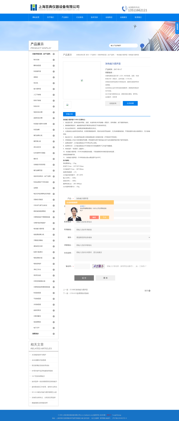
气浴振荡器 (37, 298)
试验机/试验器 (38, 199)
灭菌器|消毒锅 (38, 240)
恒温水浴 (36, 106)
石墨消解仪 (37, 316)
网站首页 (36, 17)
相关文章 (37, 344)
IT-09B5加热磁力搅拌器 (79, 290)
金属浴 (36, 188)
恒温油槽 (36, 129)
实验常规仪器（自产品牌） (106, 55)
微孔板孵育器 (38, 170)
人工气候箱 (37, 94)
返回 (146, 291)
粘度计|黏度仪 (38, 252)
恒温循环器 (37, 71)
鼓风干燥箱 (37, 100)
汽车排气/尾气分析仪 (40, 205)
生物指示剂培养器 (39, 164)
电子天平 (36, 328)
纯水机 (36, 83)
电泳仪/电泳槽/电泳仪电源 (42, 194)
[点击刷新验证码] (98, 266)
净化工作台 (37, 269)
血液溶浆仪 (37, 310)
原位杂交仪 (37, 147)
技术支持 (94, 17)
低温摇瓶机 (37, 322)
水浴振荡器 (37, 304)
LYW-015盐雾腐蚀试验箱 (79, 293)
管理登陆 (103, 418)
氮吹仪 (36, 159)
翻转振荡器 (37, 65)
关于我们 (50, 17)
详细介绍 (69, 114)
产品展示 (65, 17)
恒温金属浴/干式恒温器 (41, 182)
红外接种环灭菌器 (39, 153)
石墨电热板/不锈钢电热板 (42, 217)
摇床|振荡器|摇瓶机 (40, 211)
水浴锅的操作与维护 (39, 355)
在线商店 (109, 17)
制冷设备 (36, 59)
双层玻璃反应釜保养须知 (40, 365)
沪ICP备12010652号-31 (119, 418)
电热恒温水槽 (38, 112)
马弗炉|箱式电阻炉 (40, 223)
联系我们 (138, 17)
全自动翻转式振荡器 (39, 360)
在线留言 (123, 17)
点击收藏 (130, 103)
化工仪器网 (95, 418)
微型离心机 (37, 141)
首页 (87, 55)
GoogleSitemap (116, 415)
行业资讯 (79, 17)
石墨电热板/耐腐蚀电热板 (42, 287)
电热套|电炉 (37, 263)
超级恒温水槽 (38, 118)
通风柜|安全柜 (38, 246)
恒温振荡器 (37, 293)
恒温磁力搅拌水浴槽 (40, 124)
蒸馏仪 (36, 77)
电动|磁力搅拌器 (39, 229)
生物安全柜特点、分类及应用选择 (44, 397)
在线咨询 (112, 103)
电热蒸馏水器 (38, 258)
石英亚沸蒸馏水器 (39, 281)
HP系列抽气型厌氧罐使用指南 (42, 371)
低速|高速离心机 (39, 234)
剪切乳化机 (37, 275)
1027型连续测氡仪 (38, 376)
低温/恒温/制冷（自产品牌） (43, 176)
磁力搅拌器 (37, 89)
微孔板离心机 (38, 135)
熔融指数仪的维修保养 (40, 403)
